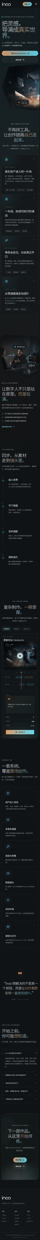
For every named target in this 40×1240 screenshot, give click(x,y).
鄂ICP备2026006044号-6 (28, 1235)
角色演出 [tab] (16, 629)
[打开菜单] (36, 4)
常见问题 (17, 1218)
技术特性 (4, 1221)
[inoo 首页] (7, 4)
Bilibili (29, 1215)
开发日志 (17, 1215)
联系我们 (17, 1224)
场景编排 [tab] (6, 629)
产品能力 (4, 1215)
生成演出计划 (21, 732)
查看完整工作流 (7, 427)
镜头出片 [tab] (26, 629)
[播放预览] (20, 656)
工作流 (3, 1218)
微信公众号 (30, 1221)
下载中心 (17, 1221)
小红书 (29, 1218)
